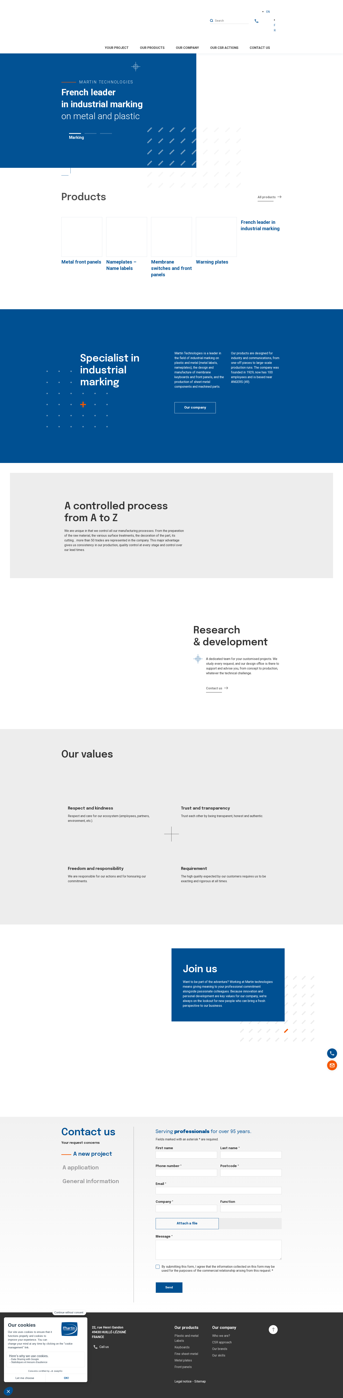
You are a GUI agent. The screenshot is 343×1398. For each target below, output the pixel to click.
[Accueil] (74, 27)
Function (227, 1202)
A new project (92, 1154)
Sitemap (200, 1381)
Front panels (183, 1367)
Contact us (260, 48)
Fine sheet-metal (186, 1354)
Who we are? (221, 1336)
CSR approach (222, 1342)
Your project (117, 48)
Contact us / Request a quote (332, 1065)
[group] (81, 242)
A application (81, 1168)
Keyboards (182, 1347)
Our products (152, 48)
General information (91, 1181)
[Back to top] (273, 1329)
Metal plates (183, 1360)
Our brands (219, 1349)
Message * (164, 1236)
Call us (335, 1054)
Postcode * (229, 1166)
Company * (164, 1202)
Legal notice (183, 1381)
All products (267, 197)
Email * (161, 1184)
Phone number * (169, 1166)
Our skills (218, 1355)
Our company (195, 407)
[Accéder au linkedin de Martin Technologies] (253, 1382)
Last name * (230, 1148)
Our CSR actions (224, 48)
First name (164, 1148)
